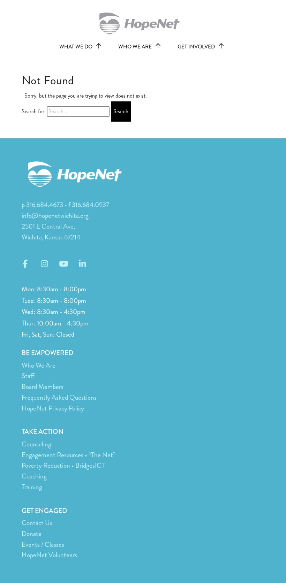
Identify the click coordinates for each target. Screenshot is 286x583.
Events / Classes (43, 544)
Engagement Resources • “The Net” (68, 455)
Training (32, 487)
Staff (28, 376)
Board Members (42, 386)
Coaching (34, 476)
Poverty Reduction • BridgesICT (63, 465)
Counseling (36, 444)
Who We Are (38, 365)
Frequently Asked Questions (59, 397)
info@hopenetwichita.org (55, 215)
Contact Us (37, 523)
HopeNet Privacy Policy (53, 408)
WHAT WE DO (76, 47)
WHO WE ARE (135, 47)
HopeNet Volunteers (49, 555)
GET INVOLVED (197, 47)
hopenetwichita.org (143, 23)
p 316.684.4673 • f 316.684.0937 (65, 204)
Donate (32, 533)
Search (120, 111)
